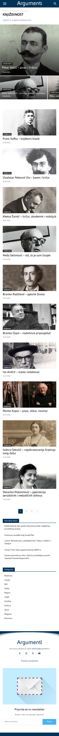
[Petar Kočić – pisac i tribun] (29, 50)
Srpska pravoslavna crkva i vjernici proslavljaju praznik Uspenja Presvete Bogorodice (27, 557)
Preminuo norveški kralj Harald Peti (19, 535)
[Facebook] (19, 653)
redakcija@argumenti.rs (40, 649)
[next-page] (37, 511)
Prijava (49, 722)
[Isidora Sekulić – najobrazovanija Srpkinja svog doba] (29, 433)
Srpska (7, 580)
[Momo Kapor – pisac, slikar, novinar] (29, 394)
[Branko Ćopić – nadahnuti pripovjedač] (29, 317)
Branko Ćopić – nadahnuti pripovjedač (27, 333)
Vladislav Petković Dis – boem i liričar (26, 177)
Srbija (6, 589)
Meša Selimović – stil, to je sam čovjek (26, 255)
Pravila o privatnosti (29, 661)
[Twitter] (32, 653)
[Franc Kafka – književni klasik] (29, 122)
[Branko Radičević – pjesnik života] (29, 278)
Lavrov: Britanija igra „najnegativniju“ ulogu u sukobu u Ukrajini (27, 542)
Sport (6, 610)
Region (7, 593)
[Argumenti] (29, 642)
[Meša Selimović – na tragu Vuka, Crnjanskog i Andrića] (23, 93)
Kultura (14, 11)
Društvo (7, 601)
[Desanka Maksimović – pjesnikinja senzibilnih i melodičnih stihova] (29, 476)
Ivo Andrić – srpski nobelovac (21, 372)
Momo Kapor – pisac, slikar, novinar (25, 411)
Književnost (7, 63)
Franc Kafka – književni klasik (21, 139)
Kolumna (8, 618)
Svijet (6, 597)
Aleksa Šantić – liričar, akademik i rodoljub (29, 216)
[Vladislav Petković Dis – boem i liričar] (29, 161)
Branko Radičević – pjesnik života (24, 294)
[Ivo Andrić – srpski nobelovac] (29, 356)
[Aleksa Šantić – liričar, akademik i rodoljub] (29, 200)
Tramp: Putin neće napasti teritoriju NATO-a (22, 550)
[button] (4, 3)
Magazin (8, 614)
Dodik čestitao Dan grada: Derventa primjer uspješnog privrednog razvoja (27, 527)
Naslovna (6, 11)
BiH (6, 584)
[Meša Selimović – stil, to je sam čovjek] (29, 239)
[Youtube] (39, 653)
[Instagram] (26, 653)
